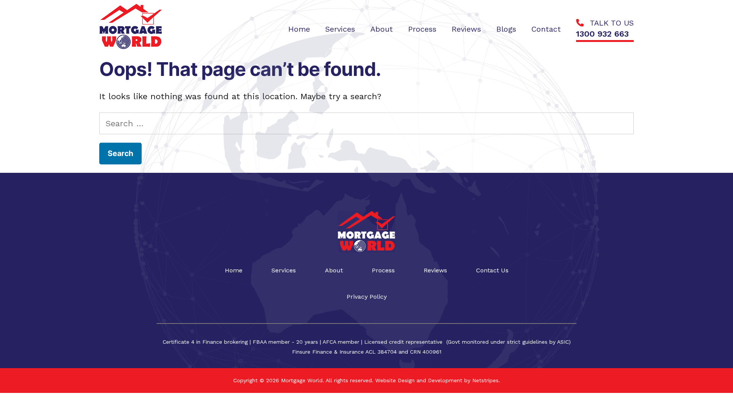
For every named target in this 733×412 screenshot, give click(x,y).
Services (283, 270)
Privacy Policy (367, 296)
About (334, 270)
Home (233, 270)
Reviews (435, 270)
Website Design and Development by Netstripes (436, 380)
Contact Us (492, 270)
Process (383, 270)
